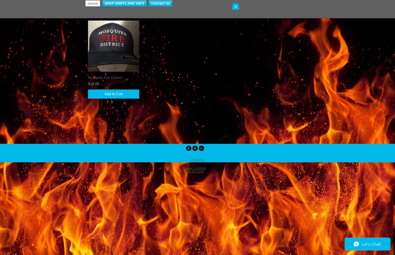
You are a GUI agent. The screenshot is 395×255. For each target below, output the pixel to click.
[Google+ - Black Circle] (201, 148)
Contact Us (197, 160)
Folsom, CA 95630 (194, 168)
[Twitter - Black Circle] (195, 148)
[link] (236, 5)
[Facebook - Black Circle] (188, 148)
